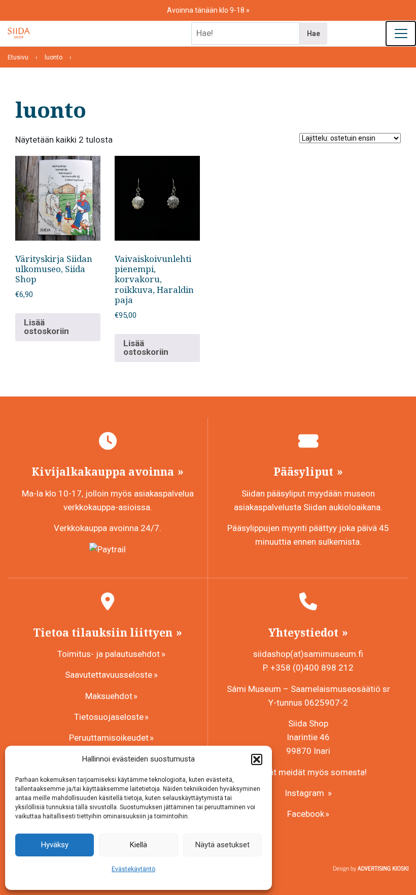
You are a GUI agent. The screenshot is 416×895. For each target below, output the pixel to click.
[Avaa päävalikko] (401, 33)
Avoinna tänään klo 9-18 (206, 10)
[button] (257, 759)
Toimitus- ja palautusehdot (108, 654)
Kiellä (138, 844)
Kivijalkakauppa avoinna (104, 472)
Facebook (305, 814)
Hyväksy (54, 844)
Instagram (305, 793)
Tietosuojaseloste (109, 717)
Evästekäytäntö (133, 869)
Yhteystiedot (304, 632)
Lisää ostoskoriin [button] (46, 326)
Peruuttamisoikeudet (109, 738)
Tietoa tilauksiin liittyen (104, 632)
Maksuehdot (108, 696)
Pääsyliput (304, 472)
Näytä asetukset (222, 844)
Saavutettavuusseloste (108, 675)
